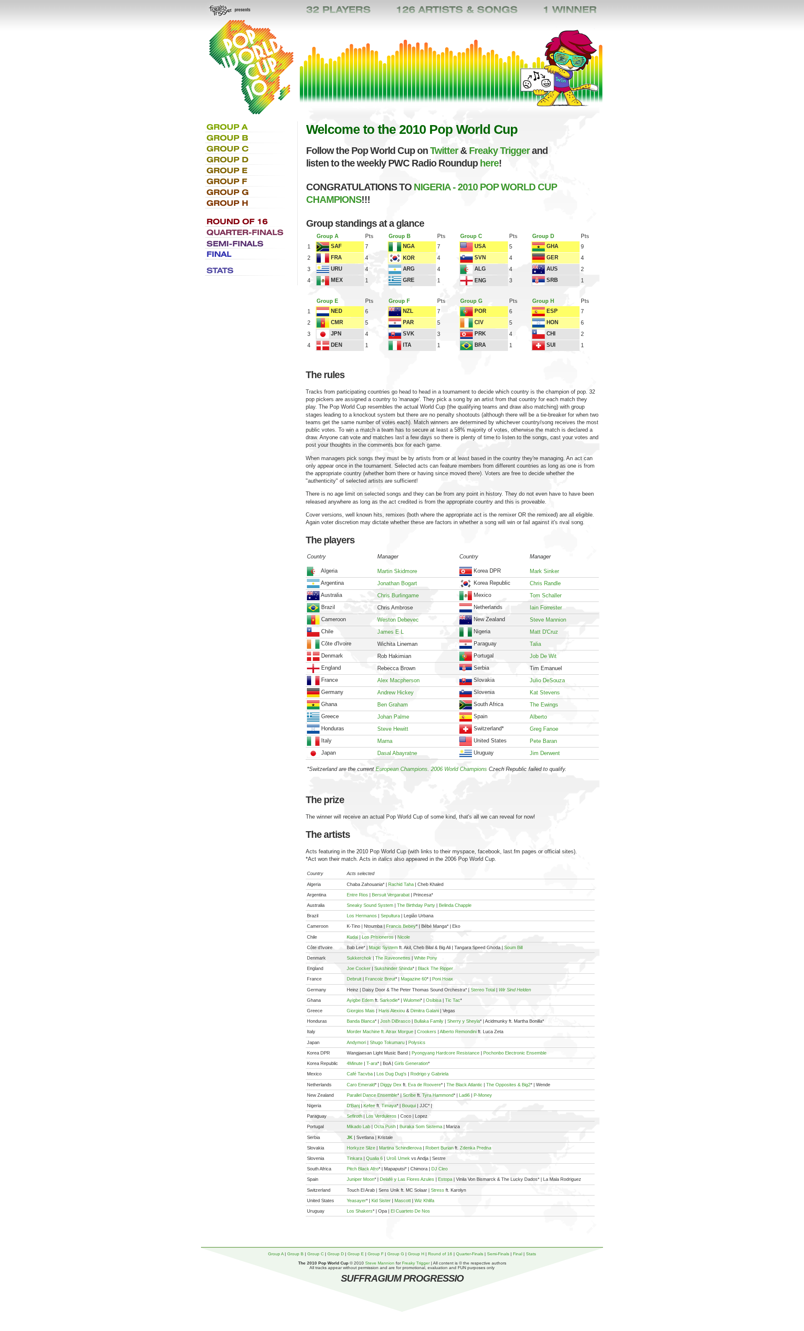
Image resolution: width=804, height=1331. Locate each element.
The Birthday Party (416, 905)
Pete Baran (543, 741)
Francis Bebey (401, 926)
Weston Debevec (398, 620)
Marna (384, 741)
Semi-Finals (498, 1254)
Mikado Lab (358, 1126)
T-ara (371, 1063)
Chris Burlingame (398, 595)
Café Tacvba (360, 1073)
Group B (399, 236)
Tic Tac (452, 1000)
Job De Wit (543, 656)
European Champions (402, 769)
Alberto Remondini (458, 1031)
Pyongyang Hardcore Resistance (445, 1052)
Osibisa (433, 1000)
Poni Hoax (442, 978)
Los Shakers (360, 1210)
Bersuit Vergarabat (391, 894)
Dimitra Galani (424, 1010)
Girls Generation (411, 1063)
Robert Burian (439, 1147)
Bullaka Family (428, 1021)
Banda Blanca (361, 1021)
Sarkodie (389, 1000)
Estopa (445, 1179)
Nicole (403, 936)
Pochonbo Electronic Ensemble (514, 1052)
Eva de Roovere (424, 1084)
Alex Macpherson (398, 680)
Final (517, 1254)
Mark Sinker (544, 571)
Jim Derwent (545, 753)
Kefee (369, 1105)
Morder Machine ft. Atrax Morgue (380, 1031)
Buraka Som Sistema (420, 1126)
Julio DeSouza (547, 680)
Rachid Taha (401, 884)
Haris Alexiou (392, 1010)
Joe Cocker (359, 968)
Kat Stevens (545, 692)
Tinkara (354, 1158)
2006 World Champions (459, 769)
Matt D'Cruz (544, 632)
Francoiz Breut (380, 978)
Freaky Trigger (499, 150)
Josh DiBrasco (395, 1021)
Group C (471, 236)
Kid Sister (381, 1200)
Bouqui (409, 1105)
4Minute (355, 1063)
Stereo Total (483, 989)
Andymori (356, 1042)
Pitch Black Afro (363, 1168)
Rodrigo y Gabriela (429, 1073)
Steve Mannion (548, 620)
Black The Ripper (435, 968)
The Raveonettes (392, 957)
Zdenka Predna (475, 1147)
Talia (535, 644)
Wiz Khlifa (424, 1200)
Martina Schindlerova (400, 1147)
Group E (327, 301)
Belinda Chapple (455, 905)
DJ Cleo (439, 1168)
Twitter (444, 150)
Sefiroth (354, 1116)
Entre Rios (357, 894)
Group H (543, 301)
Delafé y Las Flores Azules (407, 1179)
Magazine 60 (414, 978)
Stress (437, 1190)
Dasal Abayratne (397, 753)
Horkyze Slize (361, 1147)
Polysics (416, 1042)
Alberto (538, 717)
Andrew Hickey (395, 692)
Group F (399, 301)
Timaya (389, 1105)
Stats (531, 1254)
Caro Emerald (361, 1084)
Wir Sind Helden (515, 989)
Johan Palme (393, 717)
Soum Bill (513, 947)
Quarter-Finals (469, 1254)
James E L (390, 632)
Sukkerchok (359, 957)
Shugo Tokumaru (387, 1042)
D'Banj (353, 1105)
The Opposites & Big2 (508, 1084)
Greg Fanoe (544, 729)
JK (350, 1137)
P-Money (483, 1095)
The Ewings (544, 704)
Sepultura (390, 915)
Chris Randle (545, 583)
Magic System (383, 947)
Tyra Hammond (438, 1095)
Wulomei (411, 1000)
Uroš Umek (398, 1158)
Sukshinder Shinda (393, 968)
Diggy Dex (391, 1084)
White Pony (425, 957)
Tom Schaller (546, 595)
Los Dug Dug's (391, 1073)
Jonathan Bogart (397, 583)
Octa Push (385, 1126)
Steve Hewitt (392, 729)
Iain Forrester (546, 607)
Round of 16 (440, 1254)
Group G (471, 301)
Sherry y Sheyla (463, 1021)
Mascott (402, 1200)
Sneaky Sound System (370, 905)
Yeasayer (356, 1200)
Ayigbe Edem (360, 1000)
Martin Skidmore (397, 571)
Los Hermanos (362, 915)
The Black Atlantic (464, 1084)
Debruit (354, 978)
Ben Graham (392, 704)
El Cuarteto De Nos (410, 1210)
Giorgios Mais (361, 1010)
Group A (327, 236)
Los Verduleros (381, 1116)
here (489, 163)
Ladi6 (464, 1095)
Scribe (409, 1095)
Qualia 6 (374, 1158)
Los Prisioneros (378, 936)
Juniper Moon (360, 1179)
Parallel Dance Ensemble (372, 1095)
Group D (543, 236)
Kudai (352, 936)
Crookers (426, 1031)
